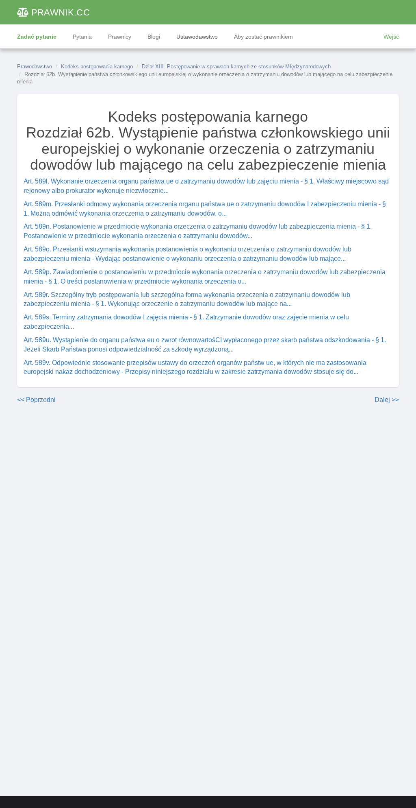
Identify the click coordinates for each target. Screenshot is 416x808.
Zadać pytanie (36, 36)
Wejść (391, 36)
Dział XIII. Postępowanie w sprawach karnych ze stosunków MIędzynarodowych (236, 66)
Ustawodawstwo (197, 36)
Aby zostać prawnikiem (263, 36)
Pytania (82, 36)
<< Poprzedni (36, 399)
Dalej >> (387, 399)
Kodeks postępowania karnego (97, 66)
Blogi (153, 36)
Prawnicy (119, 36)
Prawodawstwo (34, 66)
